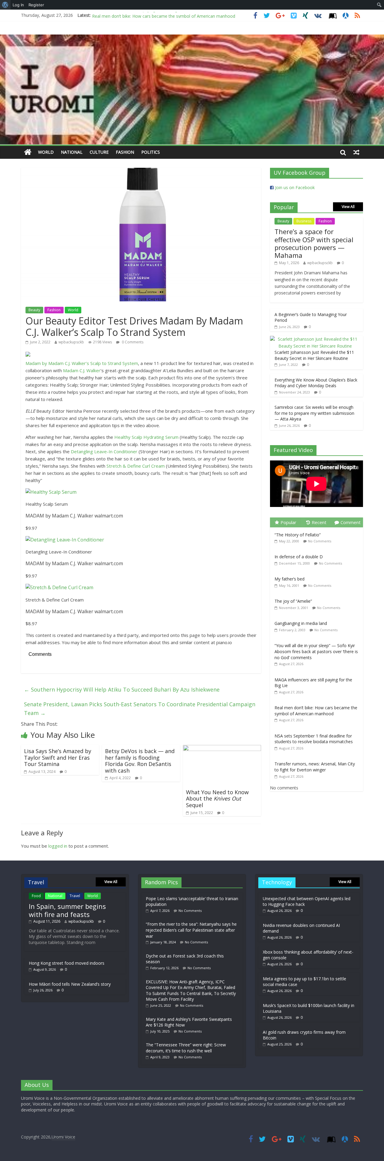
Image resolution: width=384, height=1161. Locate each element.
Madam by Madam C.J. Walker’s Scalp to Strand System (82, 363)
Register (36, 4)
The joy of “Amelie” (293, 601)
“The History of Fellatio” (297, 535)
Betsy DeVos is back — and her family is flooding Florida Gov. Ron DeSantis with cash (140, 760)
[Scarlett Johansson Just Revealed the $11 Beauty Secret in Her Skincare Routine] (315, 339)
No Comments (319, 541)
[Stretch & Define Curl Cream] (59, 587)
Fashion (125, 152)
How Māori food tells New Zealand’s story (70, 984)
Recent (319, 522)
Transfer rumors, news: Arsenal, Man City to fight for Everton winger (314, 767)
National (71, 152)
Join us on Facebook (295, 187)
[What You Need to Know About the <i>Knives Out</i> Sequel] (222, 748)
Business (303, 221)
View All (348, 206)
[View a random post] (356, 152)
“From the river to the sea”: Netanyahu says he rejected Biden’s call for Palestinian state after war (191, 930)
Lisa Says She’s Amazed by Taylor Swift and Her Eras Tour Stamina (57, 757)
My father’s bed (289, 579)
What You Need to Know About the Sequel (217, 799)
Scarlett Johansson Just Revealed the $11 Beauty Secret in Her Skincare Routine (314, 355)
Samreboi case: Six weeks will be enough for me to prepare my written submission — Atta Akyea (314, 413)
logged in (57, 846)
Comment (350, 522)
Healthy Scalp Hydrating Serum (146, 437)
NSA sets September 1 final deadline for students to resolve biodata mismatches (313, 739)
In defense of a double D (298, 556)
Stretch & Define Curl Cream (135, 466)
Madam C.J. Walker (81, 370)
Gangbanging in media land (300, 623)
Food (36, 895)
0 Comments (132, 342)
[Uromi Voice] (27, 152)
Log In (18, 4)
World (46, 152)
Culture (99, 152)
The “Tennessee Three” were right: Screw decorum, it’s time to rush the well (186, 1048)
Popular (288, 522)
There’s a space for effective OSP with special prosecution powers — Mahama (313, 243)
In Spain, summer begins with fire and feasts (67, 910)
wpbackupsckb (71, 342)
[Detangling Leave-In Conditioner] (65, 539)
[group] (141, 510)
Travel (75, 895)
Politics (150, 152)
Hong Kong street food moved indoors (66, 963)
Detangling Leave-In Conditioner (104, 451)
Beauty (34, 309)
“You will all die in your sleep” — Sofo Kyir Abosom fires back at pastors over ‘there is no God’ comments (316, 651)
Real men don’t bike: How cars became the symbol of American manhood (163, 15)
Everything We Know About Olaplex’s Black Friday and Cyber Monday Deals (315, 383)
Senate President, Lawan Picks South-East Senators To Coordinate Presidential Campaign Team (139, 708)
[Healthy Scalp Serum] (51, 492)
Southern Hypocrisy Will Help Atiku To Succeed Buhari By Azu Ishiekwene (122, 689)
